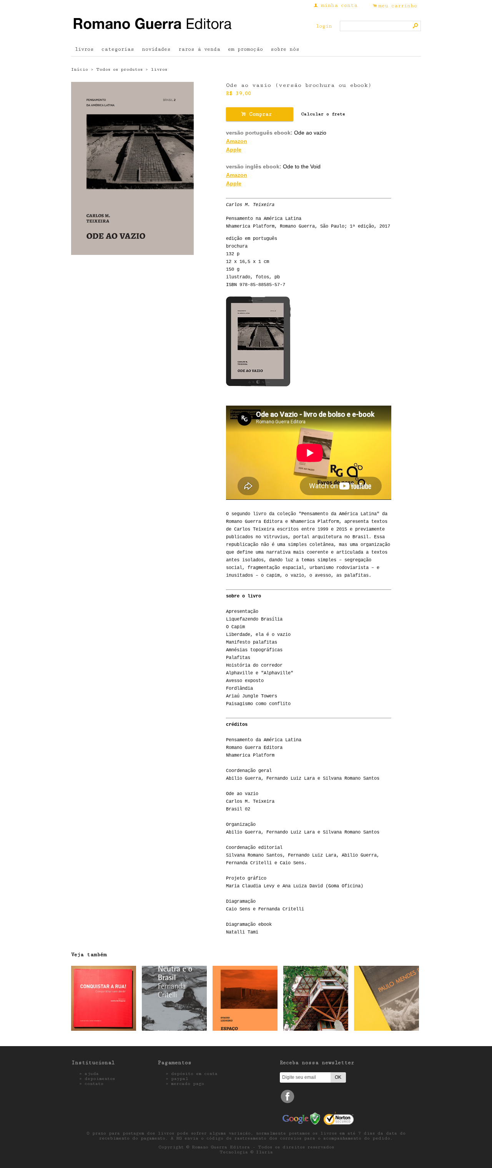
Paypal (179, 1078)
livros (84, 49)
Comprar (259, 114)
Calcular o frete (323, 113)
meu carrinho (397, 6)
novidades (156, 49)
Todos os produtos (119, 69)
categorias (117, 49)
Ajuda (92, 1073)
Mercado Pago (187, 1083)
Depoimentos (100, 1078)
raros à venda (199, 49)
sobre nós (285, 49)
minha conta (339, 5)
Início (79, 69)
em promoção (245, 49)
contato (94, 1083)
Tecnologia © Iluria (246, 1152)
